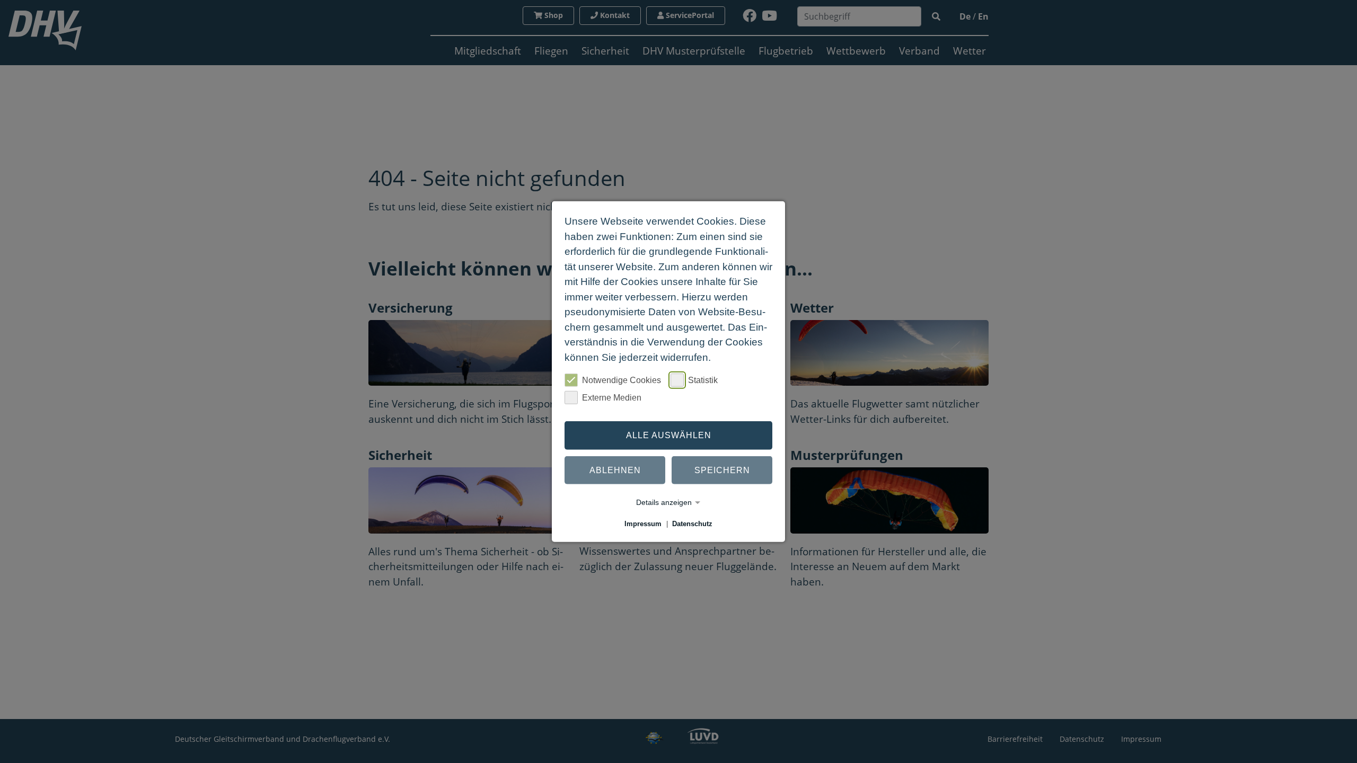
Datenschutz (692, 524)
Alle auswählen (668, 435)
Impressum (643, 524)
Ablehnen (615, 469)
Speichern (722, 469)
